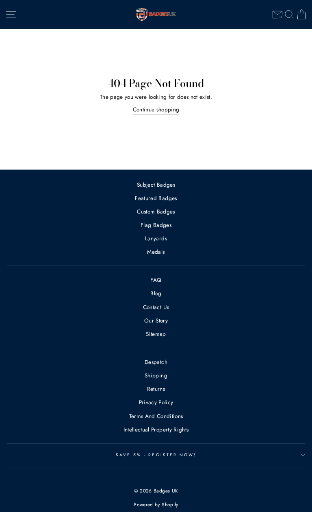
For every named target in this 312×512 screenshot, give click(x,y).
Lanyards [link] (156, 238)
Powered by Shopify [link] (156, 504)
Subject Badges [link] (156, 185)
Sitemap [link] (156, 334)
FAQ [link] (155, 280)
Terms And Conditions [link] (156, 416)
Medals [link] (156, 252)
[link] (277, 14)
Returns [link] (156, 389)
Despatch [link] (156, 362)
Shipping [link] (156, 375)
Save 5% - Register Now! (156, 455)
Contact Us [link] (156, 307)
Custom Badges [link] (156, 211)
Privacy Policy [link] (156, 402)
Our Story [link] (156, 320)
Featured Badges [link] (156, 198)
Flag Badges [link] (156, 225)
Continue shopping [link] (156, 109)
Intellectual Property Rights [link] (156, 429)
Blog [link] (155, 293)
